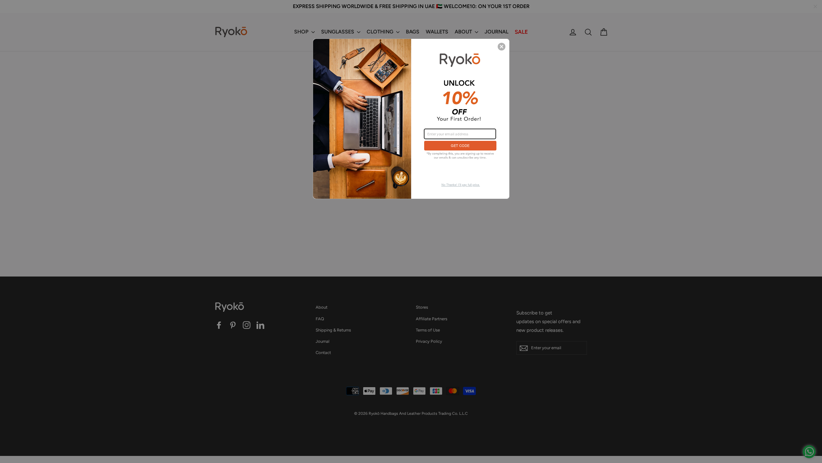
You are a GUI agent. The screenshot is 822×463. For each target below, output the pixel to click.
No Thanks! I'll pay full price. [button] (461, 185)
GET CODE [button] (460, 145)
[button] (501, 46)
